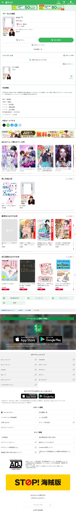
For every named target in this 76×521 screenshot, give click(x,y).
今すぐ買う (57, 40)
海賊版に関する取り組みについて (11, 452)
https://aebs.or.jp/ (31, 467)
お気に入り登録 (69, 55)
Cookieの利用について (46, 447)
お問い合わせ (5, 422)
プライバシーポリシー (8, 442)
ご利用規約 (4, 437)
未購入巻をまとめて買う (39, 60)
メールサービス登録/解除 (9, 417)
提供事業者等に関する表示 (47, 437)
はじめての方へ (8, 412)
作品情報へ (37, 49)
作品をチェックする (39, 45)
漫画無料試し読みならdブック (8, 310)
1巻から (65, 64)
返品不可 (18, 31)
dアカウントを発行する (38, 495)
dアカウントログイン (7, 427)
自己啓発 (11, 104)
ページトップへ (38, 505)
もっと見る (69, 179)
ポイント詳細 (20, 26)
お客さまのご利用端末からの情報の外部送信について (55, 452)
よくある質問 (43, 417)
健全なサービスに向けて (46, 442)
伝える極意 (15, 67)
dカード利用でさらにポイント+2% (23, 29)
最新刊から (71, 64)
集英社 (9, 102)
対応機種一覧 (43, 412)
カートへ (21, 40)
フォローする (22, 17)
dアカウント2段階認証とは (9, 447)
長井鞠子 (18, 17)
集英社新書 (12, 107)
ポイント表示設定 (44, 422)
